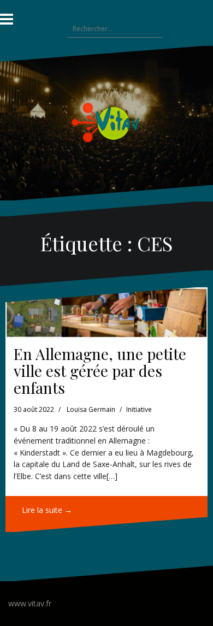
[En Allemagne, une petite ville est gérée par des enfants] (106, 312)
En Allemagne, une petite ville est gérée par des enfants (100, 371)
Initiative (139, 409)
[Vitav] (107, 122)
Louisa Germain (91, 409)
